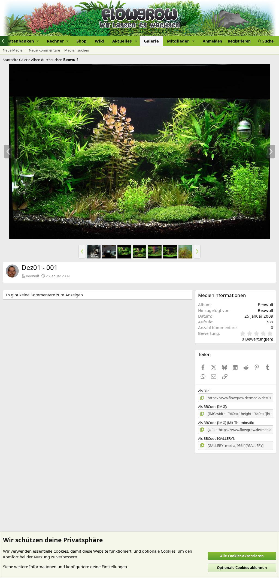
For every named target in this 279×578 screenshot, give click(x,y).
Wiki (99, 41)
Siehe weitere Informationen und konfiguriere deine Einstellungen (65, 566)
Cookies (60, 551)
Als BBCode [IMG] (212, 406)
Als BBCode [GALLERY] (216, 438)
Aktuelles (122, 41)
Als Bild (204, 390)
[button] (22, 41)
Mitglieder (178, 41)
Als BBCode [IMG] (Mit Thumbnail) (225, 422)
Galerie (151, 41)
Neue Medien (14, 50)
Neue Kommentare (44, 50)
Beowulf (32, 275)
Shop (82, 41)
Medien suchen (76, 50)
